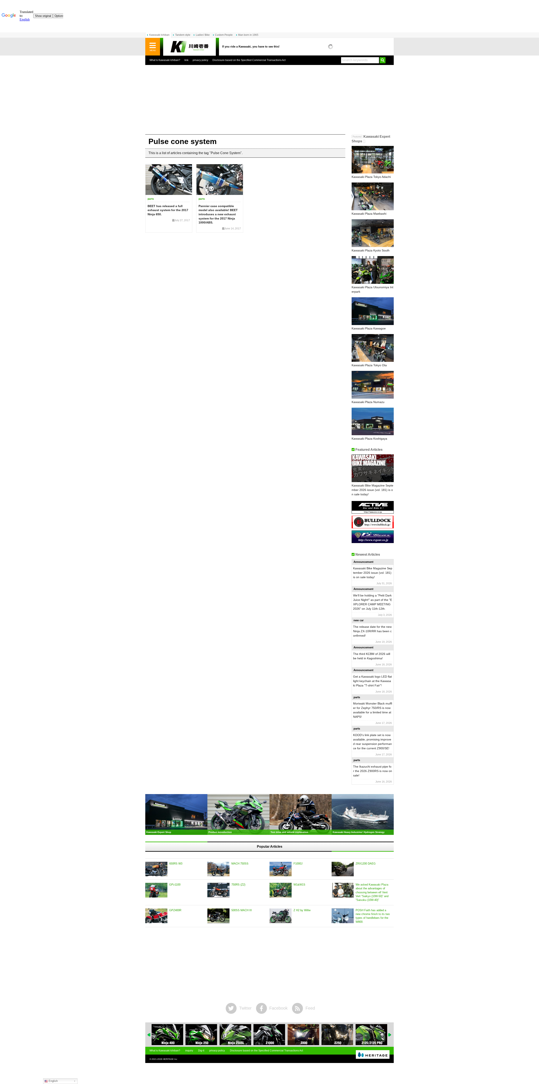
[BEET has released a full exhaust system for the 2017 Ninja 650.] (168, 179)
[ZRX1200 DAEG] (343, 869)
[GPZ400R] (156, 915)
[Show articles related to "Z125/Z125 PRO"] (337, 1034)
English (53, 1081)
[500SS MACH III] (218, 915)
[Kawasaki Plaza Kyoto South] (373, 233)
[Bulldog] (373, 527)
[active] (373, 512)
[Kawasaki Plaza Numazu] (373, 385)
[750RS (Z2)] (218, 890)
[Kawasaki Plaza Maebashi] (373, 196)
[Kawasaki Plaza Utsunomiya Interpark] (373, 270)
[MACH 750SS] (218, 869)
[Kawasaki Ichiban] (189, 47)
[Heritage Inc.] (372, 1054)
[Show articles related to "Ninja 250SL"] (201, 1034)
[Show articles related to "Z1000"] (235, 1034)
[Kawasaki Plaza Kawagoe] (373, 311)
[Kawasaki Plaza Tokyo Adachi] (373, 160)
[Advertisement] (269, 102)
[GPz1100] (156, 890)
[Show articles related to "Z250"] (303, 1034)
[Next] (390, 1035)
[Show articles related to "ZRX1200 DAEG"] (371, 1034)
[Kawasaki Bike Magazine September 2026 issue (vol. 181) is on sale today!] (373, 468)
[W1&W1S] (281, 890)
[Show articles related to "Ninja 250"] (167, 1034)
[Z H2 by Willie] (281, 915)
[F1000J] (281, 869)
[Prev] (149, 1035)
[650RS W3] (156, 869)
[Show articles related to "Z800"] (269, 1034)
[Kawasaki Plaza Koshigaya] (373, 421)
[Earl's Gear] (373, 541)
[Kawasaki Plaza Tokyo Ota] (373, 348)
